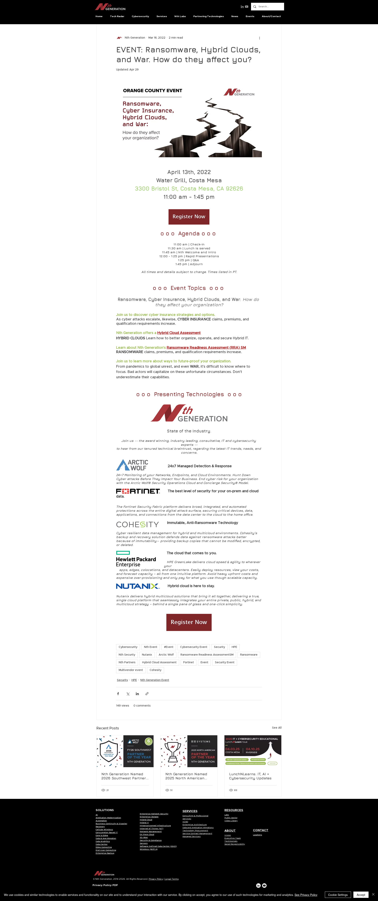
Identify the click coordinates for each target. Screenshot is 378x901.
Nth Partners (127, 662)
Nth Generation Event (154, 680)
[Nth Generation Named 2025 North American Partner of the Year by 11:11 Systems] (189, 751)
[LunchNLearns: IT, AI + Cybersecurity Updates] (252, 751)
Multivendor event (131, 670)
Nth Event (150, 647)
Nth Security (127, 654)
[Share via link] (147, 694)
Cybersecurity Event (193, 647)
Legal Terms (171, 879)
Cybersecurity (128, 647)
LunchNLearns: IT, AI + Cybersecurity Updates (250, 776)
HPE (234, 647)
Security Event (224, 662)
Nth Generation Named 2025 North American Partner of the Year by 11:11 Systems (186, 776)
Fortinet (188, 662)
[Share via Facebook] (118, 694)
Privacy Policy (156, 879)
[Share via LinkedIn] (137, 694)
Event (204, 662)
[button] (118, 16)
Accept (361, 895)
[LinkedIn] (242, 7)
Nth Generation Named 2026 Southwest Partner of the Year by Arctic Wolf (124, 776)
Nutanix (147, 654)
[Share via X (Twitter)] (128, 694)
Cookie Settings (338, 895)
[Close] (373, 895)
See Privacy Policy (306, 895)
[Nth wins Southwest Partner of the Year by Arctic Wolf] (125, 751)
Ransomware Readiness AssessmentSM (207, 654)
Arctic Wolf (166, 654)
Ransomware (249, 654)
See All (277, 727)
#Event (168, 647)
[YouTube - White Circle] (264, 885)
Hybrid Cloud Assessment (159, 662)
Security (219, 647)
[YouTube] (247, 7)
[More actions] (259, 37)
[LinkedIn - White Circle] (258, 885)
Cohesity (155, 670)
